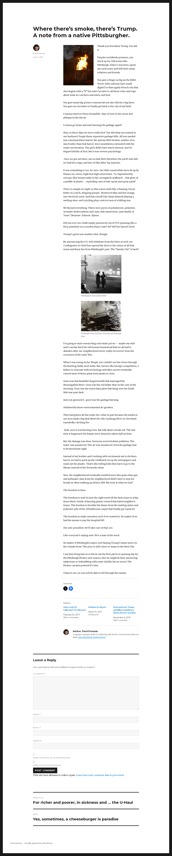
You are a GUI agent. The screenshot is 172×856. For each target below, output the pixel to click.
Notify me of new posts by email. (47, 765)
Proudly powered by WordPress (38, 843)
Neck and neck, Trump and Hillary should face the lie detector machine (124, 610)
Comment (39, 674)
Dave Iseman (16, 843)
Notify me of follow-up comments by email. (51, 758)
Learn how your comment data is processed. (100, 775)
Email (37, 727)
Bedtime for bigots (97, 607)
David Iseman (39, 53)
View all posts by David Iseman (91, 637)
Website (37, 741)
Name (37, 714)
